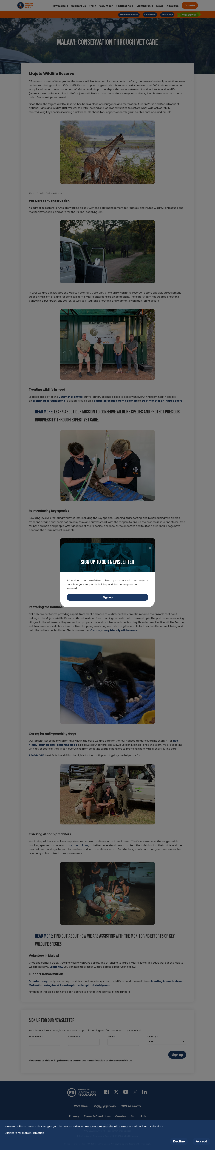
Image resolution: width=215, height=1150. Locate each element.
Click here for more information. (24, 1133)
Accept (201, 1141)
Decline (179, 1141)
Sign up (108, 597)
